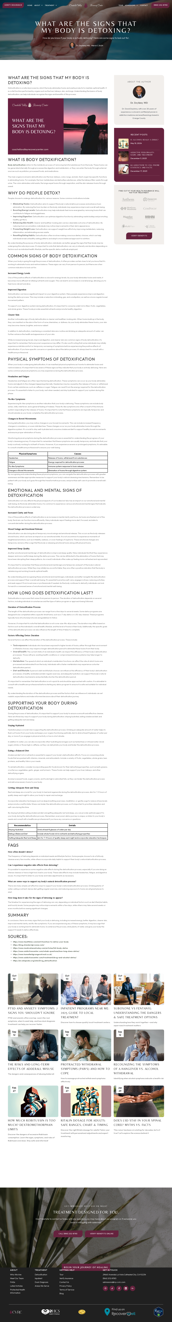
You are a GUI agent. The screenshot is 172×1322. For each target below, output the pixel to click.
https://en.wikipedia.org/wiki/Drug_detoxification (35, 960)
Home (29, 5)
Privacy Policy (65, 1286)
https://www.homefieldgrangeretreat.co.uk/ (32, 954)
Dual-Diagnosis (41, 1282)
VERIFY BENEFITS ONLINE (101, 1234)
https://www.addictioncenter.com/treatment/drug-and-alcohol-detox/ (44, 957)
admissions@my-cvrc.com (114, 1282)
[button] (38, 5)
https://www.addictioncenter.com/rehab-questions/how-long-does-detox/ (46, 951)
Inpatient (38, 1278)
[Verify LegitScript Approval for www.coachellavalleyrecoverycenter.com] (158, 1312)
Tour (121, 5)
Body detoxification (16, 165)
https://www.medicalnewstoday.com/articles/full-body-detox (40, 948)
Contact (144, 5)
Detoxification (41, 1274)
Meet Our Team (17, 1278)
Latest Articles (16, 1286)
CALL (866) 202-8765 (68, 1234)
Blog (61, 1293)
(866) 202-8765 (160, 5)
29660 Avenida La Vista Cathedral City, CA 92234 (124, 1274)
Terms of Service (66, 1289)
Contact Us (64, 1282)
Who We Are (15, 1274)
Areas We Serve (42, 1286)
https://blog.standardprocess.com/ (28, 945)
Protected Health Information (17, 1291)
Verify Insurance (13, 5)
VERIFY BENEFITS (139, 236)
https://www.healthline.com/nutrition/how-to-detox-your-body (41, 942)
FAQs (12, 1282)
